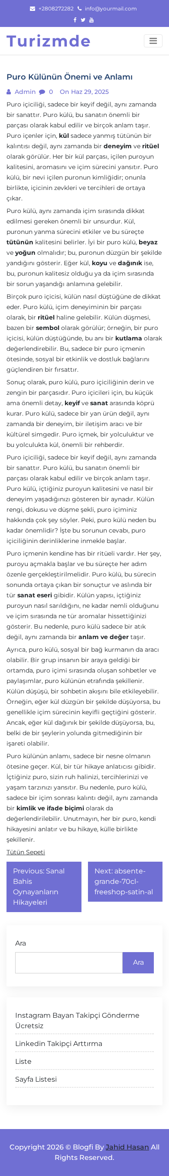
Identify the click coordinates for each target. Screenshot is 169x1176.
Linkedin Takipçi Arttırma (58, 1043)
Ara (20, 943)
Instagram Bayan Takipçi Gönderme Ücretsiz (77, 1020)
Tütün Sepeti (25, 852)
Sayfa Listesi (36, 1079)
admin (24, 92)
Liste (23, 1061)
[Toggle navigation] (153, 40)
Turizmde (48, 40)
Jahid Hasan (127, 1147)
